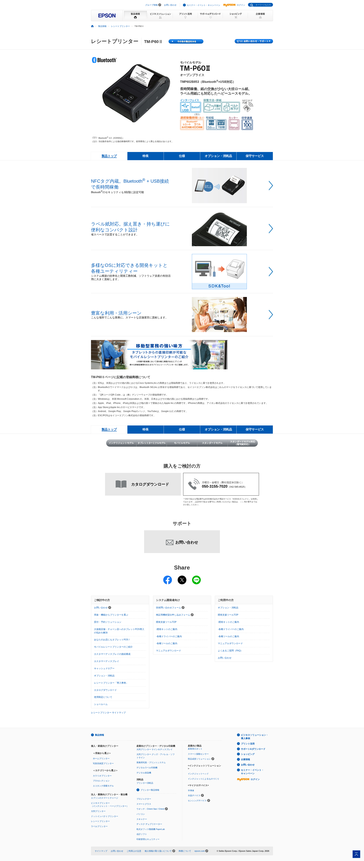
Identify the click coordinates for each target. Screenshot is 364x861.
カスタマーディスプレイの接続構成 (112, 654)
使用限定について (103, 697)
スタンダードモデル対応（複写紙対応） (242, 443)
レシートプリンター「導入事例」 (111, 683)
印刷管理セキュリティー (147, 839)
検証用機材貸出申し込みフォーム (173, 614)
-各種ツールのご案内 (166, 643)
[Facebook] (167, 577)
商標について (185, 851)
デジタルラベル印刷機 (146, 767)
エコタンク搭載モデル (103, 786)
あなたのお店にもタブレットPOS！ (112, 639)
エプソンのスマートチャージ (104, 798)
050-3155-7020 (215, 486)
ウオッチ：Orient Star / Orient (150, 809)
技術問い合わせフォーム (169, 607)
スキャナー (141, 819)
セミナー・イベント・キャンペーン (203, 5)
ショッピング (248, 754)
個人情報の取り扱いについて (158, 851)
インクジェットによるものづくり (203, 779)
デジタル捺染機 (143, 773)
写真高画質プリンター (103, 763)
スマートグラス (143, 804)
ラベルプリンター (99, 826)
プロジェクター (143, 799)
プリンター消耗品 (144, 783)
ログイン (241, 5)
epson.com (200, 851)
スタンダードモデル (212, 443)
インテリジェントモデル (121, 443)
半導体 (191, 790)
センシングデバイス (197, 800)
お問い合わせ (170, 5)
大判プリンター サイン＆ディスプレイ (154, 749)
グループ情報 (151, 5)
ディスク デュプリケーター (149, 824)
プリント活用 (248, 743)
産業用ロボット (195, 749)
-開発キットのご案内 (166, 629)
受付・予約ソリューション (107, 622)
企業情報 (245, 759)
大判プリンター (98, 811)
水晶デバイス (194, 795)
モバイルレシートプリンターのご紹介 (113, 647)
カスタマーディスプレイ (106, 661)
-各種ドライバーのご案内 (169, 636)
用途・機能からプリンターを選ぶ (111, 614)
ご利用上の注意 (134, 851)
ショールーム (101, 704)
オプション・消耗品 (104, 675)
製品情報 (102, 26)
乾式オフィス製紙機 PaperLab (150, 829)
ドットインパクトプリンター (104, 816)
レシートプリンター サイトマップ (108, 712)
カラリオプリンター (102, 776)
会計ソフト (141, 834)
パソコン (140, 814)
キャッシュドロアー (104, 668)
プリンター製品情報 (149, 790)
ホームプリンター (101, 758)
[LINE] (196, 577)
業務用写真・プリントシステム (151, 762)
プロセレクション (101, 781)
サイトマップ (101, 851)
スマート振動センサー (198, 754)
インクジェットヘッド (198, 773)
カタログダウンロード (105, 690)
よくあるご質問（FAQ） (230, 650)
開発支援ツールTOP (166, 622)
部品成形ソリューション (199, 759)
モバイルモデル (182, 443)
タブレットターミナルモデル (152, 443)
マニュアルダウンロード (168, 650)
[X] (182, 577)
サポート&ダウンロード (253, 749)
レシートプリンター (120, 26)
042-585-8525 (237, 487)
